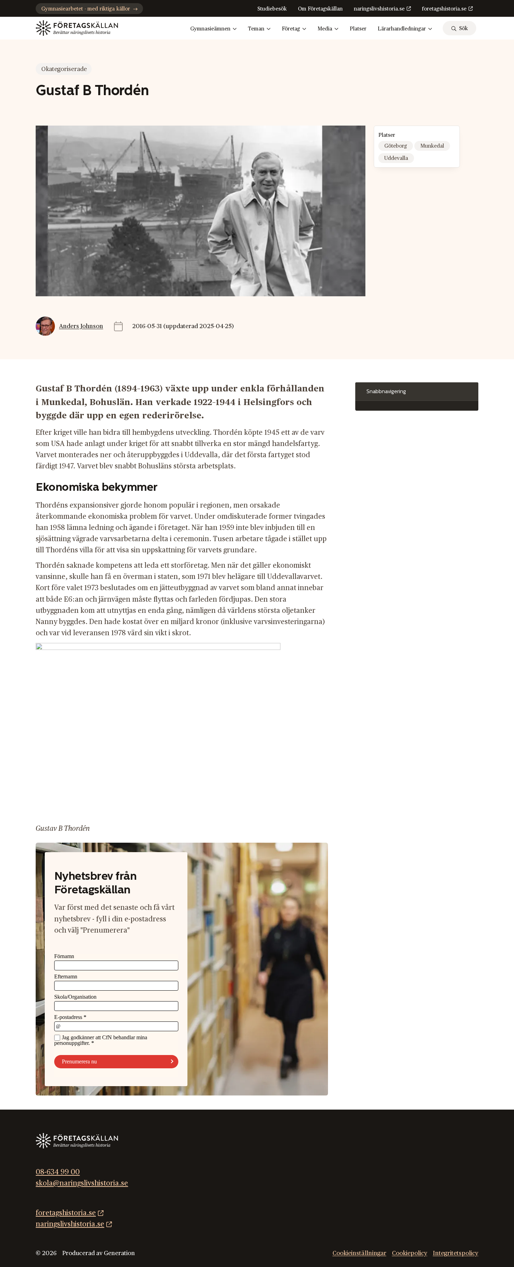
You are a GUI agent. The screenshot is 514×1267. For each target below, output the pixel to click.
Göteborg (395, 146)
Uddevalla (396, 158)
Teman (256, 28)
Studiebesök (272, 9)
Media (324, 28)
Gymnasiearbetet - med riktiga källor (85, 9)
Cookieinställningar (359, 1253)
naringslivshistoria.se (379, 9)
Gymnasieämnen (210, 28)
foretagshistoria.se (444, 9)
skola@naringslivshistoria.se (82, 1183)
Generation (119, 1253)
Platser (358, 28)
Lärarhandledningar (402, 28)
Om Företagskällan (320, 9)
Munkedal (432, 146)
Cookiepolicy (409, 1253)
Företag (291, 28)
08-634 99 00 (58, 1172)
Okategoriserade (64, 69)
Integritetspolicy (455, 1253)
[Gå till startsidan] (77, 28)
